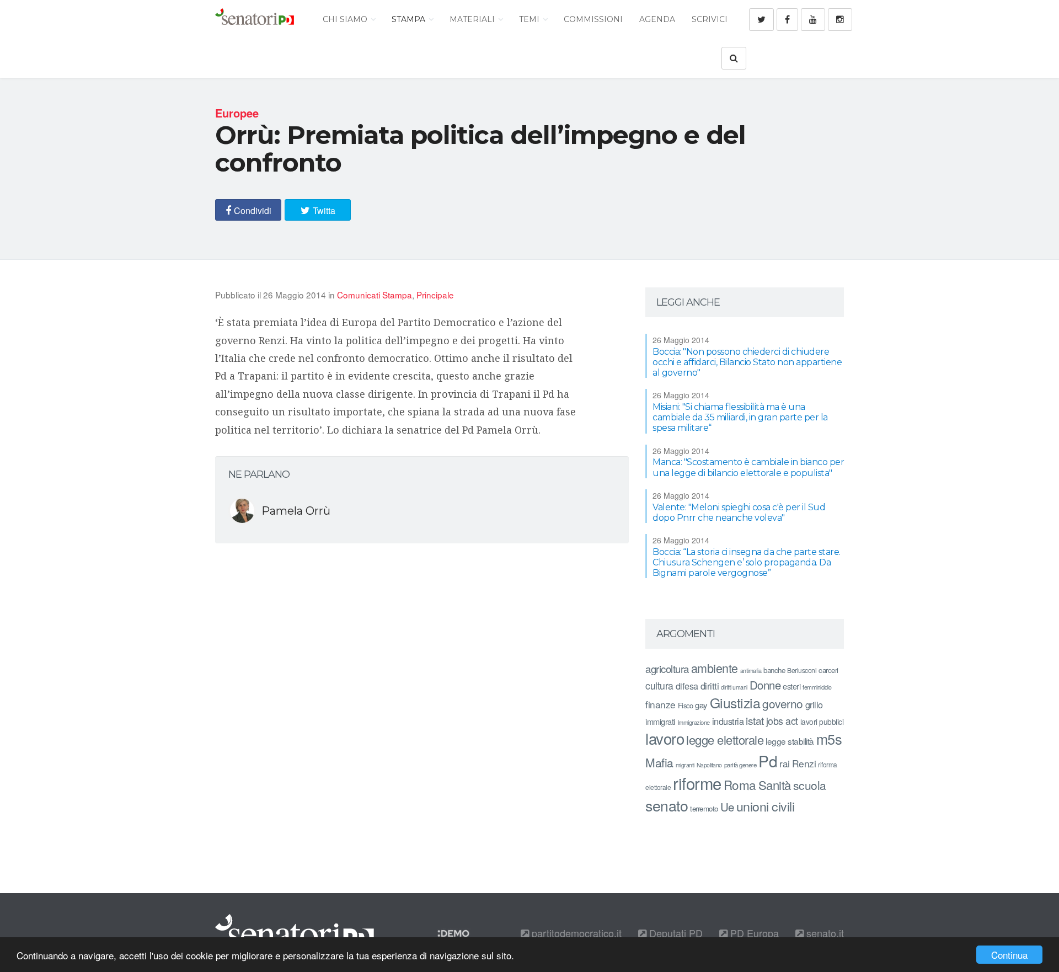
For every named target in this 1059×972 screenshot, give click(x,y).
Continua (1009, 955)
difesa (687, 685)
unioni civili (765, 806)
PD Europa (753, 933)
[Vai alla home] (254, 19)
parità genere (740, 764)
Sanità (774, 784)
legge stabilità (790, 741)
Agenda (657, 19)
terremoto (704, 808)
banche (774, 670)
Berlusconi (801, 670)
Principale (435, 295)
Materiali (473, 19)
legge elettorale (724, 739)
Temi (530, 19)
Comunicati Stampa (374, 295)
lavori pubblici (822, 721)
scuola (809, 785)
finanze (660, 704)
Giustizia (735, 702)
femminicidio (817, 687)
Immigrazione (693, 722)
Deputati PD (674, 933)
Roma (740, 784)
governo (782, 703)
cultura (659, 685)
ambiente (714, 667)
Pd (767, 761)
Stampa (409, 19)
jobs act (782, 721)
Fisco (685, 705)
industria (728, 721)
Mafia (659, 762)
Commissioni (593, 19)
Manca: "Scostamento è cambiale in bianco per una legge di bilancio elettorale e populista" (748, 467)
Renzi (804, 763)
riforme (697, 782)
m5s (829, 739)
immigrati (660, 721)
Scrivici (710, 19)
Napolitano (709, 765)
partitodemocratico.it (575, 933)
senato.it (824, 933)
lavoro (664, 738)
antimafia (751, 670)
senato (666, 805)
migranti (685, 765)
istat (755, 720)
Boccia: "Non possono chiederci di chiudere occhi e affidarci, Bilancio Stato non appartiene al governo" (747, 362)
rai (784, 763)
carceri (828, 670)
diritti (709, 685)
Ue (727, 806)
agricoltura (667, 668)
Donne (765, 685)
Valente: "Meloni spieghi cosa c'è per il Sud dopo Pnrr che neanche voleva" (738, 512)
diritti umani (734, 687)
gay (701, 705)
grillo (814, 704)
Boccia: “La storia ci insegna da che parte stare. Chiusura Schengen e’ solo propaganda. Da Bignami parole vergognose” (746, 562)
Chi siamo (346, 19)
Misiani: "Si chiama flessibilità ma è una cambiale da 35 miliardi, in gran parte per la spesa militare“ (740, 417)
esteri (791, 686)
